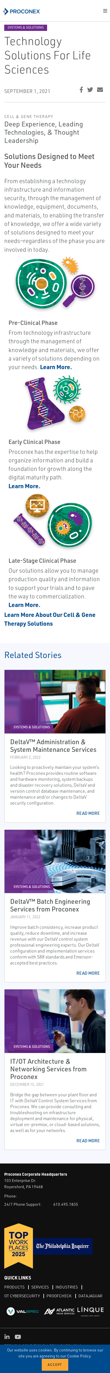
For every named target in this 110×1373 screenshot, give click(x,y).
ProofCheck (59, 1295)
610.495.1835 (65, 1204)
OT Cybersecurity (22, 1295)
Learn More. (24, 604)
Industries (67, 1287)
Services (40, 1287)
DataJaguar (90, 1295)
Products (14, 1287)
